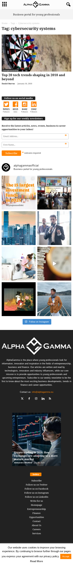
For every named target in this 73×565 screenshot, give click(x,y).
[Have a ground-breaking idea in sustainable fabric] (19, 264)
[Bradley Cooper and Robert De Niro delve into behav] (54, 264)
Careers (37, 529)
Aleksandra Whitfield (23, 462)
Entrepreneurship (10, 70)
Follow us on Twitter (36, 484)
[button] (67, 4)
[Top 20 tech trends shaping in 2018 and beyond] (36, 53)
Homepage (36, 504)
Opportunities (36, 517)
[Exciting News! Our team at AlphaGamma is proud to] (54, 192)
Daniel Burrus (8, 83)
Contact (37, 521)
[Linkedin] (43, 399)
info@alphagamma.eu (42, 392)
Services (36, 533)
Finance (36, 513)
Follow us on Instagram (36, 492)
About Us (36, 525)
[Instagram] (36, 399)
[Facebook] (29, 399)
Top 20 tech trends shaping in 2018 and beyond (33, 77)
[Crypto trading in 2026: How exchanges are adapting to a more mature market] (36, 441)
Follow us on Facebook (36, 488)
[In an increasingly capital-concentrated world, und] (19, 192)
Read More (36, 561)
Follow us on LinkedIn (36, 496)
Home (4, 23)
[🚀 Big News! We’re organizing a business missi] (19, 228)
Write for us (36, 500)
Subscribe (36, 480)
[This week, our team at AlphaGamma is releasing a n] (54, 299)
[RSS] (50, 399)
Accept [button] (65, 556)
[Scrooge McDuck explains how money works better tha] (19, 299)
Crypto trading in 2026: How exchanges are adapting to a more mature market (36, 456)
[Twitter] (23, 399)
